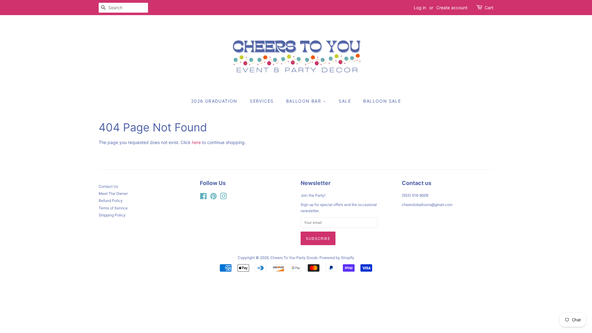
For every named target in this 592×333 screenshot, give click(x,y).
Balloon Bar (304, 101)
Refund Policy (111, 200)
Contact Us (108, 186)
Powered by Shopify (336, 257)
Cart (489, 7)
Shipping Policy (112, 215)
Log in (420, 7)
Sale (345, 101)
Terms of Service (113, 208)
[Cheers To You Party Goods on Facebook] (203, 197)
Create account (451, 7)
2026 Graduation (214, 101)
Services (261, 101)
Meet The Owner (113, 193)
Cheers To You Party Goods (294, 257)
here (196, 142)
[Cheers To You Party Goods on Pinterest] (213, 197)
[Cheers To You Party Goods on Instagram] (223, 197)
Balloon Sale (382, 101)
